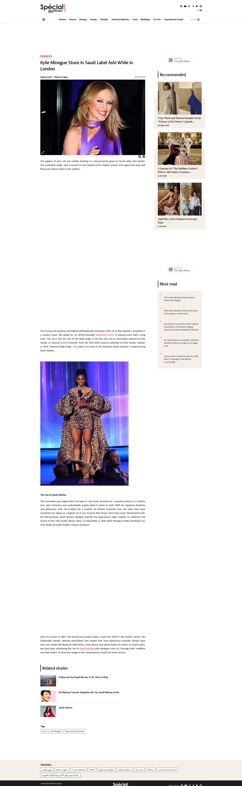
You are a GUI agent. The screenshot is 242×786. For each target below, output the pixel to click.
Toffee (92, 769)
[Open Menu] (43, 19)
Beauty (72, 19)
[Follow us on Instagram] (189, 6)
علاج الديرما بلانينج (106, 769)
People (93, 19)
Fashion (62, 19)
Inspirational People (173, 19)
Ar (199, 10)
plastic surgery (62, 769)
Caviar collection (78, 769)
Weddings (145, 19)
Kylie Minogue (55, 731)
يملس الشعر (47, 769)
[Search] (197, 19)
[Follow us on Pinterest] (181, 6)
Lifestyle (104, 19)
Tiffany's (150, 769)
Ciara (44, 731)
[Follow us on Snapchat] (201, 6)
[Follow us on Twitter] (197, 6)
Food (134, 19)
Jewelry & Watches (120, 19)
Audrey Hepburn (124, 769)
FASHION (46, 56)
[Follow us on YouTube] (185, 6)
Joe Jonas (139, 769)
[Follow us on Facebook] (193, 6)
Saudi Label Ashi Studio (74, 731)
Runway (83, 19)
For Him (157, 19)
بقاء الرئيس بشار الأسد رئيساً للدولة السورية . (60, 775)
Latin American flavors (167, 769)
